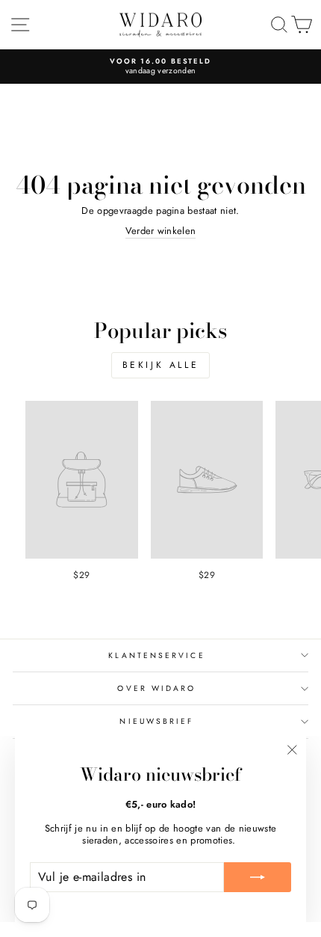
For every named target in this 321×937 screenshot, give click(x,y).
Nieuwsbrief (156, 721)
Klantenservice (156, 655)
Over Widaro (156, 688)
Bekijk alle (160, 365)
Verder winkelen (160, 231)
